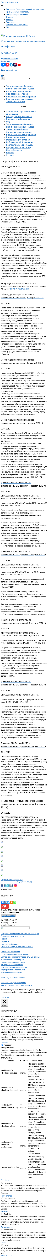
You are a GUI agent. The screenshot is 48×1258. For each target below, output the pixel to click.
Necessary (8, 1045)
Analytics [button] (4, 1211)
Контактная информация (11, 972)
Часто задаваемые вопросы (13, 977)
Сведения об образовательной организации (20, 934)
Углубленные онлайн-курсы (12, 959)
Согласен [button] (5, 997)
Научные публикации (10, 944)
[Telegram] (8, 902)
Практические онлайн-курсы (13, 962)
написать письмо (10, 59)
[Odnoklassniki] (11, 902)
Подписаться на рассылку (12, 880)
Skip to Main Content (9, 2)
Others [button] (4, 1243)
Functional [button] (5, 1180)
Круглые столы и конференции (14, 967)
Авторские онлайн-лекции (12, 965)
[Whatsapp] (14, 902)
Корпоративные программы (13, 970)
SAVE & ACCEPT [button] (7, 1256)
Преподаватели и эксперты (12, 936)
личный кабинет (10, 70)
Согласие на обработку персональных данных (20, 957)
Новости (4, 939)
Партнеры (5, 941)
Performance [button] (6, 1196)
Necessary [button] (5, 1042)
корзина (7, 61)
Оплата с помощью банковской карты (17, 947)
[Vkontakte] (2, 902)
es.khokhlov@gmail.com (19, 289)
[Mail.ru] (5, 902)
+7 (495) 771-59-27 (9, 53)
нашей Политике (8, 995)
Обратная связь (8, 916)
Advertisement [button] (7, 1227)
